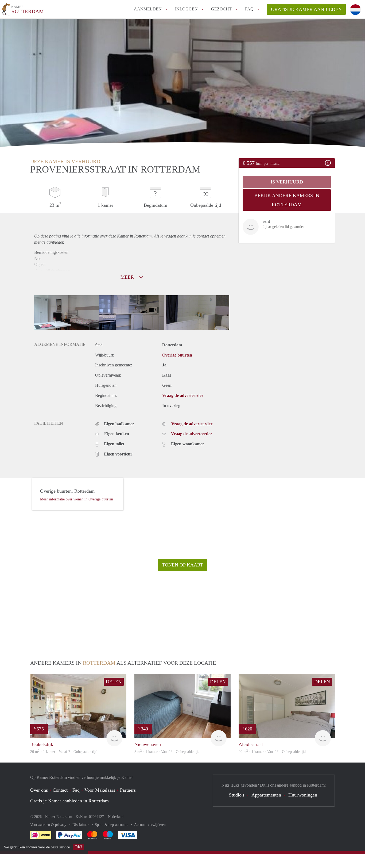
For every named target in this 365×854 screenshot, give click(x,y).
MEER (128, 277)
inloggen (186, 9)
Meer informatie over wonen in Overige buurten (76, 499)
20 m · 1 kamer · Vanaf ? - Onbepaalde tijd (272, 752)
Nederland (115, 817)
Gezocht (221, 9)
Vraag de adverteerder (182, 395)
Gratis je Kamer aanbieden (306, 9)
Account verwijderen (150, 825)
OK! (78, 847)
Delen (114, 681)
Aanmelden (148, 9)
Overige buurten (177, 355)
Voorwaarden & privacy (48, 825)
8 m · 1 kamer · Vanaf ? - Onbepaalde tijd (167, 752)
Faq (76, 790)
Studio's (236, 795)
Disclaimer (81, 825)
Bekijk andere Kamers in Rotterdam (286, 200)
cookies (31, 847)
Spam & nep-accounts (112, 825)
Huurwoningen (302, 795)
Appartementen (266, 795)
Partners (128, 790)
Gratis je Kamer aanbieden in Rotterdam (69, 800)
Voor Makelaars (99, 790)
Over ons (39, 790)
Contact (60, 790)
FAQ (249, 9)
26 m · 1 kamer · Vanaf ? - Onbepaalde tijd (63, 752)
